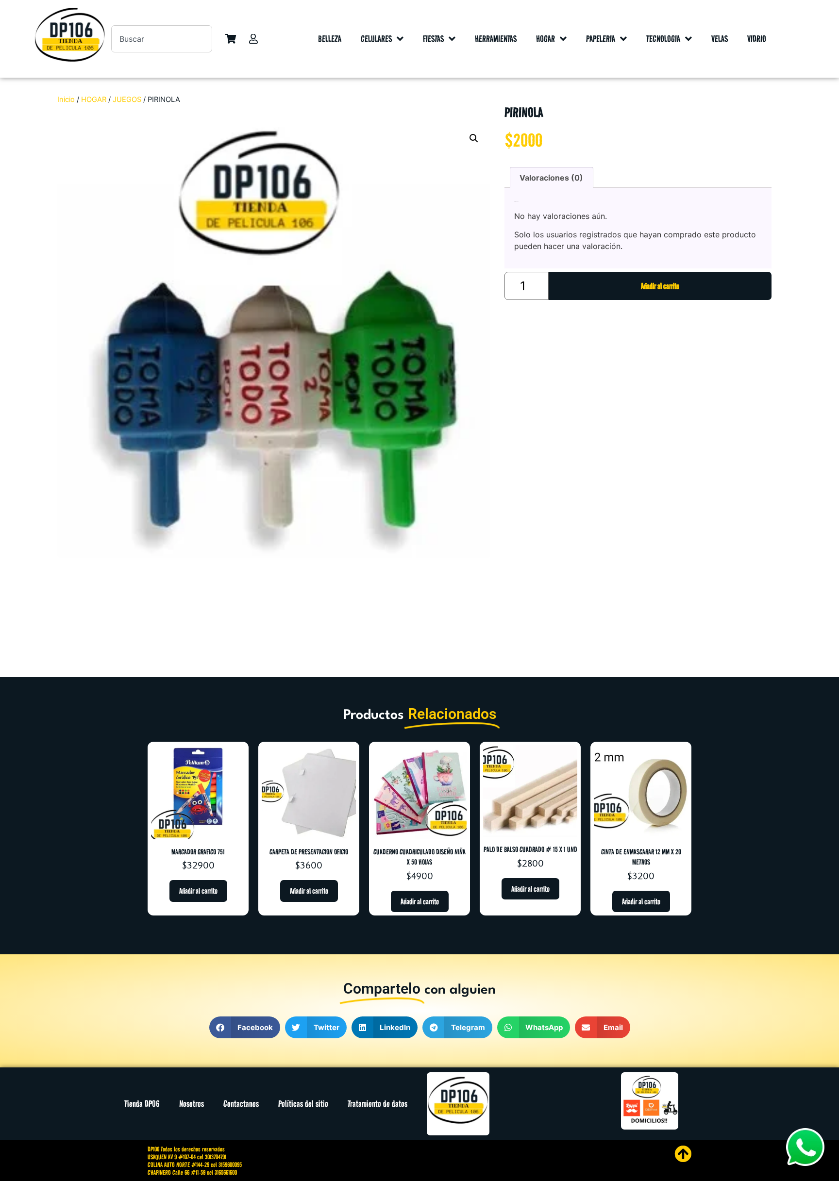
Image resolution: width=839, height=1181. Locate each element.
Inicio (66, 99)
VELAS (719, 39)
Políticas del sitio (303, 1104)
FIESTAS (433, 39)
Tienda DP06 (142, 1104)
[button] (474, 138)
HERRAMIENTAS (496, 39)
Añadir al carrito (660, 286)
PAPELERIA (600, 39)
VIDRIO (756, 39)
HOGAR (545, 39)
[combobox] (161, 38)
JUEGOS (127, 99)
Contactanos (241, 1104)
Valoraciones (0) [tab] (551, 178)
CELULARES (376, 39)
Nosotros (191, 1104)
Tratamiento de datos (377, 1104)
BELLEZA (329, 39)
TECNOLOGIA (663, 39)
